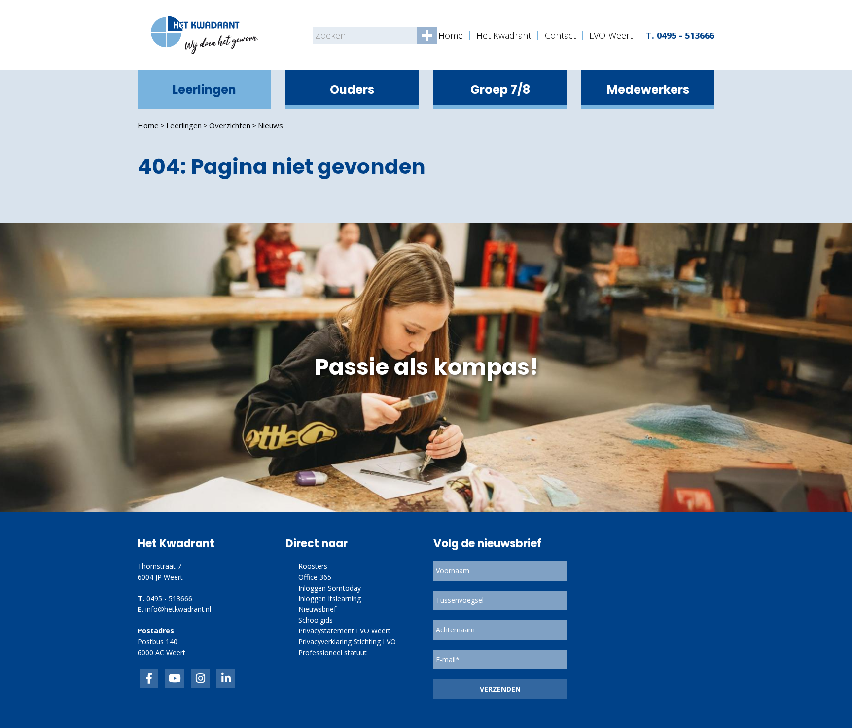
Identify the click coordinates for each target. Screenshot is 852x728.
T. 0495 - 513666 (680, 35)
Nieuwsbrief (317, 609)
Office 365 (314, 577)
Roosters (312, 566)
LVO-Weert (611, 35)
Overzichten (229, 125)
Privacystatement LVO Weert (344, 630)
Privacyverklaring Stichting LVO (347, 641)
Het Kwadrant (503, 35)
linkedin (225, 678)
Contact (560, 35)
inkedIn (174, 678)
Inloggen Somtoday (329, 588)
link (200, 678)
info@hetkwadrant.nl (178, 609)
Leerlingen (204, 89)
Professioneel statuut (332, 652)
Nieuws (270, 125)
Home (450, 35)
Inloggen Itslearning (329, 598)
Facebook (149, 678)
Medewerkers (648, 89)
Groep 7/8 (500, 89)
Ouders (352, 89)
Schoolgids (315, 620)
